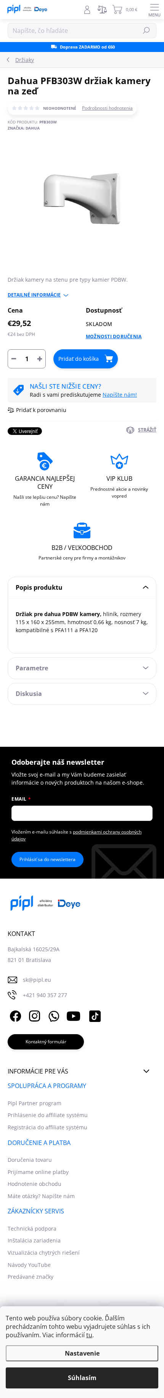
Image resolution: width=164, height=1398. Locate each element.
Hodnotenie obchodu (34, 1183)
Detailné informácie (34, 295)
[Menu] (154, 9)
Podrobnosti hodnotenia (107, 108)
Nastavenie (82, 1353)
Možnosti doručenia (113, 336)
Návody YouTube (29, 1264)
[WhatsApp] (52, 1015)
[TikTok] (93, 1015)
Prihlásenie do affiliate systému (48, 1115)
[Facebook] (14, 1015)
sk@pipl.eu (37, 979)
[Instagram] (33, 1015)
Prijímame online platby (38, 1172)
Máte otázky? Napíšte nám (41, 1196)
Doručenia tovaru (30, 1159)
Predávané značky (30, 1276)
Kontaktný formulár (46, 1041)
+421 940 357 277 (45, 995)
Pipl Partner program (34, 1103)
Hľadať (147, 30)
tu (89, 1335)
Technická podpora (32, 1228)
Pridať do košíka (78, 358)
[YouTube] (73, 1015)
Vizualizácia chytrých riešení (44, 1252)
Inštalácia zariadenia (34, 1240)
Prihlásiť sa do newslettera (47, 859)
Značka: (24, 128)
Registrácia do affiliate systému (47, 1127)
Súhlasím (82, 1378)
